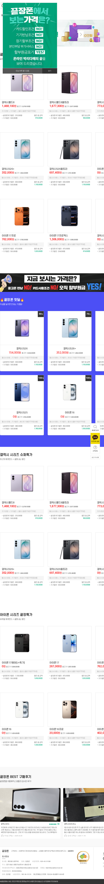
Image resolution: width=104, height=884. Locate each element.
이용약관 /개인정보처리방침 (28, 851)
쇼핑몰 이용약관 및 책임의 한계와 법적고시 (52, 851)
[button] (81, 34)
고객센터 (14, 851)
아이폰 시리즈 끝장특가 (16, 615)
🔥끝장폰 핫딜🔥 (12, 300)
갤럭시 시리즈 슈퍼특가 (16, 455)
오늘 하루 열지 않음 (22, 71)
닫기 (49, 71)
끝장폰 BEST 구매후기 (15, 777)
